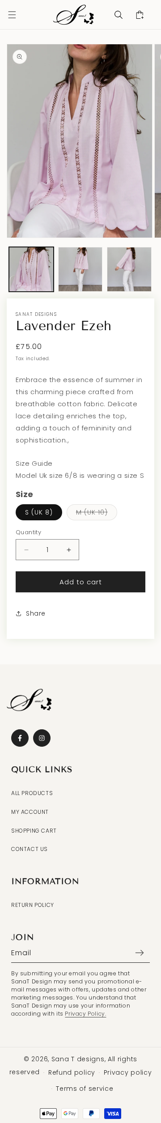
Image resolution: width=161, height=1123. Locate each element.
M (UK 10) (96, 513)
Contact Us (29, 849)
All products (32, 793)
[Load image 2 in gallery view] (80, 269)
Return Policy (32, 905)
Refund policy (71, 1072)
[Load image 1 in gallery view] (31, 269)
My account (30, 812)
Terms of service (84, 1088)
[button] (12, 15)
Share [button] (36, 613)
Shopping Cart (34, 830)
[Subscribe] (139, 953)
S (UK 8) (39, 512)
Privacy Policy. (85, 1013)
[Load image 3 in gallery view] (129, 269)
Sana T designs (78, 1059)
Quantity (28, 532)
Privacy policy (128, 1072)
